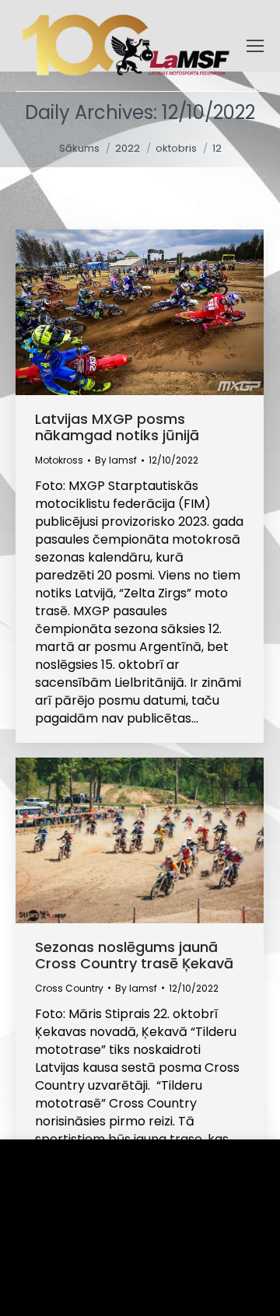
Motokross (59, 460)
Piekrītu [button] (62, 1280)
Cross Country (69, 988)
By (116, 460)
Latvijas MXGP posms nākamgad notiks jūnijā (117, 427)
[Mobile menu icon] (255, 46)
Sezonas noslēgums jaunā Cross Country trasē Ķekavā (134, 955)
